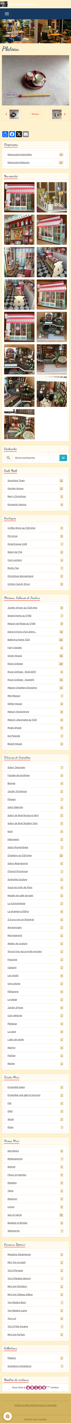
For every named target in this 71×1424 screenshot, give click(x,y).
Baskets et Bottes (35, 1223)
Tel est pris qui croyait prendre (35, 951)
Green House (35, 655)
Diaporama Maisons (35, 162)
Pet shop (35, 536)
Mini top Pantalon (35, 1286)
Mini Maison (35, 696)
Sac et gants (35, 1215)
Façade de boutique (35, 775)
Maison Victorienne (35, 711)
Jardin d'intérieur (35, 791)
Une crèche (35, 983)
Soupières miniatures (35, 1366)
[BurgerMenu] (7, 14)
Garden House (35, 488)
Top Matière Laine (35, 1310)
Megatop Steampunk (35, 1254)
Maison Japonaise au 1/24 (35, 720)
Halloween (35, 839)
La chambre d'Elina (35, 911)
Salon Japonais (35, 767)
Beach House (35, 744)
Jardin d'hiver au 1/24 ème (35, 607)
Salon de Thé (35, 552)
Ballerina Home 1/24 (35, 639)
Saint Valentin (35, 807)
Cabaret (35, 967)
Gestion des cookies (35, 1419)
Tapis (35, 1190)
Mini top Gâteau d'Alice (35, 1294)
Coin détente (35, 1015)
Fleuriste (35, 959)
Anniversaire (35, 927)
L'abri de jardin (35, 1039)
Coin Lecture (35, 560)
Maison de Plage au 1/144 (35, 623)
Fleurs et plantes (35, 1175)
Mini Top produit (35, 1262)
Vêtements (35, 1231)
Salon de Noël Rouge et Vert (35, 815)
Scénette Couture (35, 879)
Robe (35, 1127)
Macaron (35, 1199)
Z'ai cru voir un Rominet (35, 919)
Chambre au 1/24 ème (35, 855)
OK (63, 458)
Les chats (35, 975)
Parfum (35, 1055)
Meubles (35, 1183)
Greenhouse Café (35, 544)
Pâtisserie (35, 991)
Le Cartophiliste (35, 903)
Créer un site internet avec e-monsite (36, 1405)
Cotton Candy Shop (35, 584)
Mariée (35, 1063)
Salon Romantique (35, 847)
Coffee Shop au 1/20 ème (35, 528)
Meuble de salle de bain (35, 895)
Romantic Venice (35, 504)
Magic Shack (35, 727)
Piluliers (35, 1358)
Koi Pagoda (35, 736)
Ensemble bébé (35, 1087)
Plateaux (35, 1023)
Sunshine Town (35, 480)
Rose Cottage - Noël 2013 (35, 672)
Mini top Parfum (35, 1334)
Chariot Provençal (35, 871)
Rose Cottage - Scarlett (35, 679)
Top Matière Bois (35, 1302)
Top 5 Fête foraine (35, 1326)
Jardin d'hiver (35, 1007)
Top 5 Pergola (35, 1270)
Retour (35, 114)
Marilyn (35, 1047)
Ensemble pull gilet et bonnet (35, 1095)
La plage (35, 999)
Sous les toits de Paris (35, 887)
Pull (35, 1103)
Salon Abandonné (35, 863)
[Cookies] (7, 1416)
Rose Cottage (35, 663)
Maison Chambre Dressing (35, 687)
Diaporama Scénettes (35, 154)
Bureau (35, 783)
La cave (35, 1031)
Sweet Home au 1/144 (35, 615)
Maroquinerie (35, 935)
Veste (35, 1119)
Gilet (35, 1111)
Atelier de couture (35, 943)
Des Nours (35, 1151)
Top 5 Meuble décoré (35, 1278)
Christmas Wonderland (35, 576)
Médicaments (35, 1159)
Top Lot (35, 1318)
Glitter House (35, 703)
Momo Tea (35, 568)
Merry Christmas (35, 496)
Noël (35, 831)
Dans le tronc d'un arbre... (35, 631)
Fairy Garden (35, 647)
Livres (35, 1207)
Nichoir (35, 1166)
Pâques (35, 799)
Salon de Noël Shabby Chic (35, 823)
